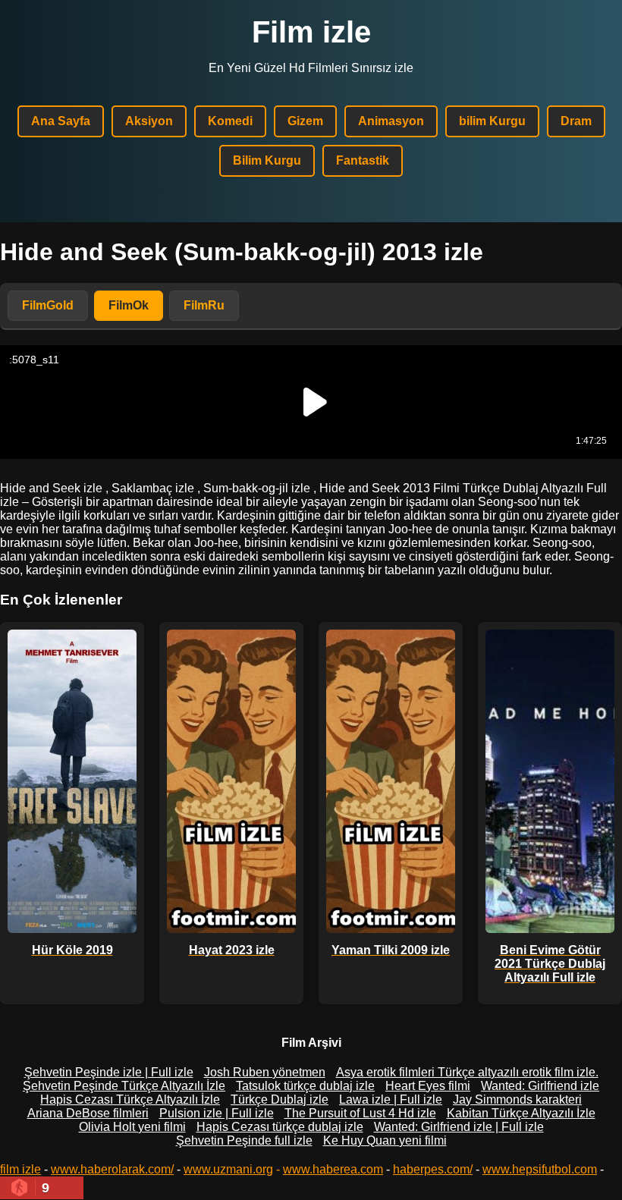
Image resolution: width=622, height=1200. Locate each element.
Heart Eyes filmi (427, 1085)
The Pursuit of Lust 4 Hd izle (360, 1113)
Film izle (311, 32)
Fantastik (362, 160)
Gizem (305, 121)
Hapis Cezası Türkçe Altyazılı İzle (130, 1099)
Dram (576, 121)
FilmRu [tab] (204, 305)
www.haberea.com (333, 1169)
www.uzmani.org (228, 1169)
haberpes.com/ (433, 1169)
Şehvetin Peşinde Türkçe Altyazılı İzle (124, 1085)
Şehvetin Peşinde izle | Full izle (108, 1072)
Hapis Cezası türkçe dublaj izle (279, 1126)
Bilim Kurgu (267, 160)
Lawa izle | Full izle (390, 1099)
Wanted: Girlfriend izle (540, 1085)
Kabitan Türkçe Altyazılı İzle (521, 1113)
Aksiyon (149, 121)
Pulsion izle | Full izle (216, 1113)
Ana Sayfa (60, 121)
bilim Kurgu (492, 121)
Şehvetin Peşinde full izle (244, 1140)
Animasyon (391, 121)
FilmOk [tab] (128, 305)
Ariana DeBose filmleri (88, 1113)
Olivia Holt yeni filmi (132, 1126)
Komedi (230, 121)
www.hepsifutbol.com (539, 1169)
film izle (20, 1169)
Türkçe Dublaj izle (279, 1099)
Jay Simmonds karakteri (517, 1099)
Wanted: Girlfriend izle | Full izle (459, 1126)
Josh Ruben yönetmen (264, 1072)
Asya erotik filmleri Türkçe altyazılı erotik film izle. (467, 1072)
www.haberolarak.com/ (112, 1169)
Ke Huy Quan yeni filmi (385, 1140)
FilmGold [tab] (48, 305)
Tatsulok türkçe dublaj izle (305, 1085)
